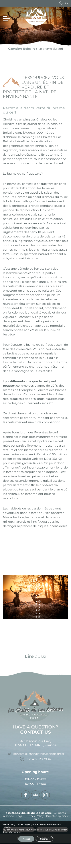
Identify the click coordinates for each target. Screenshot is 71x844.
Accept (26, 838)
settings (17, 832)
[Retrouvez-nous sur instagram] (45, 795)
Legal (20, 816)
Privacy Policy (35, 816)
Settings (44, 838)
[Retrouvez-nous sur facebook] (25, 795)
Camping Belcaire (22, 48)
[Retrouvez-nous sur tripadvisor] (35, 795)
